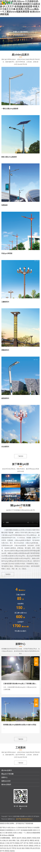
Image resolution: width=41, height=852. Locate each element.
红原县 (6, 846)
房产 (21, 843)
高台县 (11, 846)
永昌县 (36, 843)
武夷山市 (5, 840)
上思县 (22, 840)
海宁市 (12, 843)
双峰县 (17, 843)
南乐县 (37, 840)
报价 (23, 848)
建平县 (27, 840)
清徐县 (24, 838)
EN (34, 3)
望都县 (31, 846)
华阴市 (31, 843)
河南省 (34, 838)
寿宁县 (26, 843)
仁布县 (7, 843)
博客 (13, 840)
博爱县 (32, 840)
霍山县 (32, 848)
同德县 (27, 848)
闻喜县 (16, 846)
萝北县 (37, 848)
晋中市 (2, 851)
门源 (17, 840)
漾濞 (10, 840)
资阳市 (14, 838)
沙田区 (36, 846)
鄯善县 (7, 851)
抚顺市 (29, 838)
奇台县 (19, 848)
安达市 (26, 846)
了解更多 (20, 456)
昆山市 (8, 848)
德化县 (2, 843)
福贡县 (12, 851)
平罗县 (14, 848)
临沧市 (19, 838)
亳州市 (21, 846)
